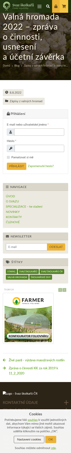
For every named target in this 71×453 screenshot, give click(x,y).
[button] (48, 6)
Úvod (10, 196)
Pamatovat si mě (22, 157)
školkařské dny (41, 277)
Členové (13, 222)
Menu (39, 6)
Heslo (11, 141)
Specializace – (24, 206)
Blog (17, 65)
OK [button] (50, 439)
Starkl (11, 271)
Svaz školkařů (28, 271)
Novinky (13, 211)
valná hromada (17, 277)
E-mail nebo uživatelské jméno (28, 124)
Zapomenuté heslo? (41, 166)
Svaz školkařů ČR (52, 271)
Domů (6, 65)
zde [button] (53, 448)
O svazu (12, 201)
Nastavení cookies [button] (29, 439)
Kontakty (14, 217)
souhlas (33, 419)
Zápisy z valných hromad (38, 65)
